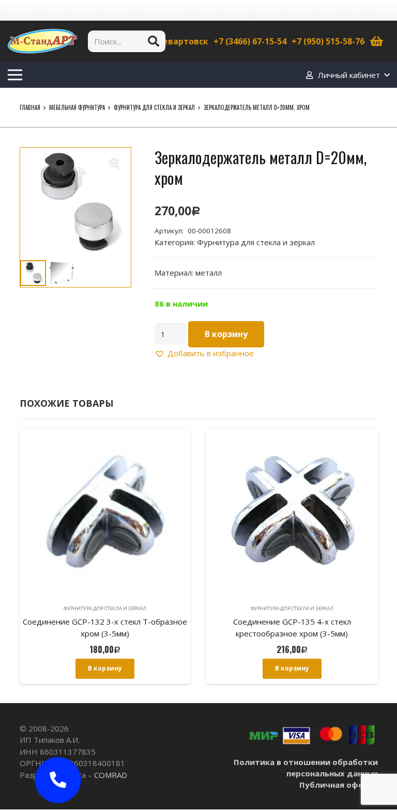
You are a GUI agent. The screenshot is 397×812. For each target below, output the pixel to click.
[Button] (58, 780)
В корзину (226, 334)
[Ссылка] (42, 41)
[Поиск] (153, 41)
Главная (30, 107)
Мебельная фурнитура (77, 107)
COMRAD (110, 775)
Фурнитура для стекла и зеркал (154, 107)
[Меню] (15, 75)
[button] (115, 163)
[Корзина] (376, 41)
